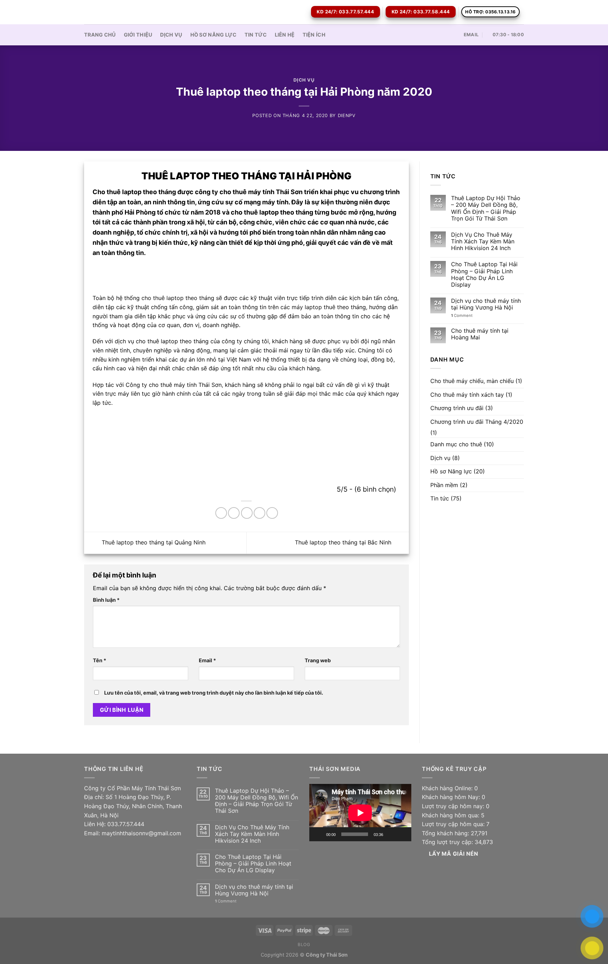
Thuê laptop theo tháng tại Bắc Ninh (344, 542)
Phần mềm (444, 485)
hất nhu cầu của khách (275, 368)
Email (207, 660)
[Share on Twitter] (234, 513)
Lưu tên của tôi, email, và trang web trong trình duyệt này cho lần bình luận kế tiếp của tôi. (213, 693)
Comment (462, 315)
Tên (99, 660)
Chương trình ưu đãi (456, 407)
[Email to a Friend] (247, 513)
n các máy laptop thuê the (311, 307)
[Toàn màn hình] (402, 834)
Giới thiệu (138, 35)
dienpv (347, 115)
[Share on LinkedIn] (272, 513)
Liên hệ (285, 35)
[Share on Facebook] (221, 513)
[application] (360, 812)
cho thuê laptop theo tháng (178, 297)
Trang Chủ (100, 35)
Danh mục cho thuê (456, 444)
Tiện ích (314, 35)
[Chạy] (318, 834)
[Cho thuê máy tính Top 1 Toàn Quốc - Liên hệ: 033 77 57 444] (119, 12)
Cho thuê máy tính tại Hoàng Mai (479, 334)
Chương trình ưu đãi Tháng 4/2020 (476, 421)
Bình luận (106, 600)
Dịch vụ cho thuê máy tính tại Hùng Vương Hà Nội (486, 304)
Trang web (318, 660)
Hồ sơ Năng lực (213, 35)
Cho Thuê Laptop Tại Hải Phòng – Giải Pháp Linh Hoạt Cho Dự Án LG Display (484, 274)
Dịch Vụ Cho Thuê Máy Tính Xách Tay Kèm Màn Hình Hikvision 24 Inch (482, 241)
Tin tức (256, 35)
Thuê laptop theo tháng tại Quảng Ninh (152, 542)
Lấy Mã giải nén (453, 853)
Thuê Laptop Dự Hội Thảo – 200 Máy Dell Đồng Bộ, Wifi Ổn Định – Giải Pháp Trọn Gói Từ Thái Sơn (485, 208)
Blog (304, 944)
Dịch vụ (171, 35)
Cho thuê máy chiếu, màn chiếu (472, 380)
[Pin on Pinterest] (259, 513)
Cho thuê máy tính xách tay (467, 394)
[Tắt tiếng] (390, 834)
